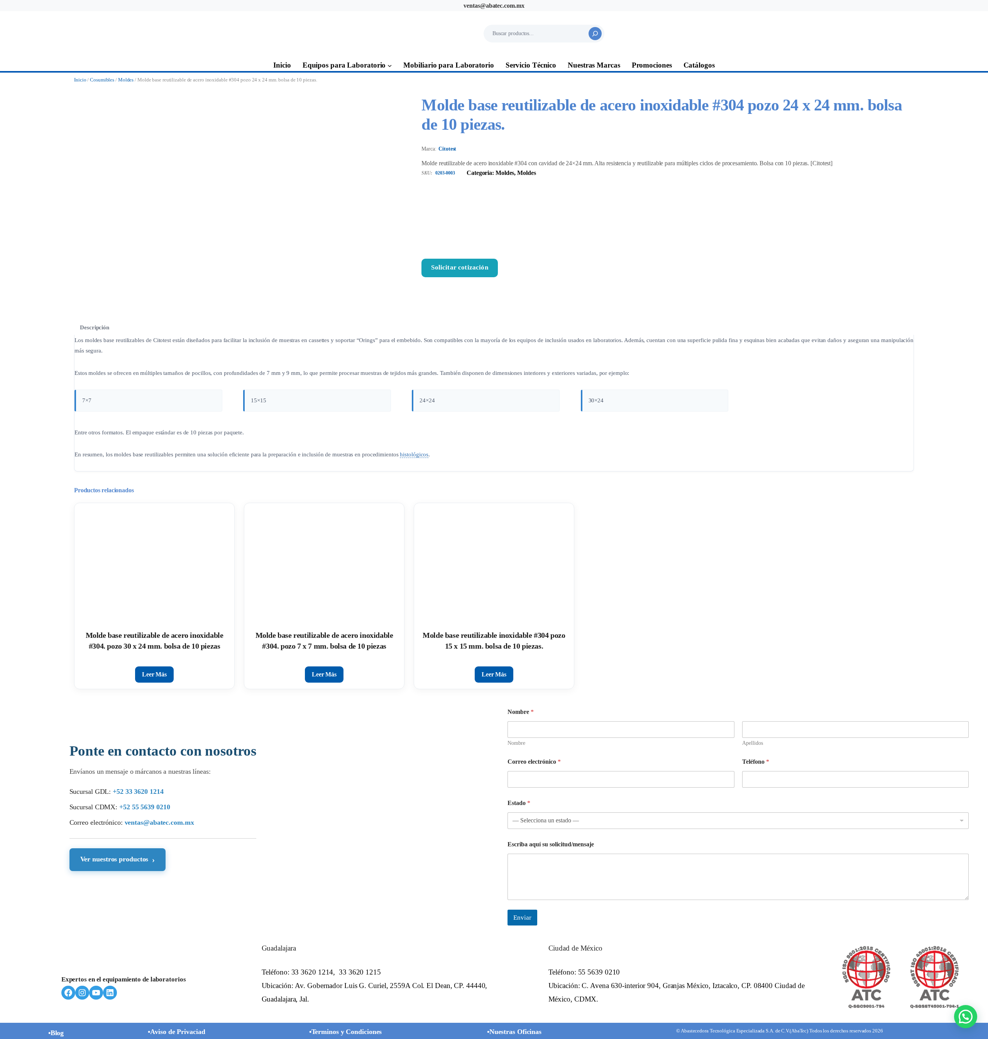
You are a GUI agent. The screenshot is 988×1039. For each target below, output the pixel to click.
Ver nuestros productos (117, 859)
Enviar (522, 917)
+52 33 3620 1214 (138, 791)
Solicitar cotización (459, 267)
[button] (965, 1016)
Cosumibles (102, 80)
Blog (57, 1033)
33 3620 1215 (360, 972)
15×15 (258, 400)
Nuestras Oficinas (515, 1032)
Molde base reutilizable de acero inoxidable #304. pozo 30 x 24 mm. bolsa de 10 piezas (154, 640)
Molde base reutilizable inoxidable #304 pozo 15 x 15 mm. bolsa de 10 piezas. (494, 640)
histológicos (414, 454)
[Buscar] (595, 33)
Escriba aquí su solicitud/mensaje (551, 844)
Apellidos (752, 743)
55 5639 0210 (599, 972)
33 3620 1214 (312, 972)
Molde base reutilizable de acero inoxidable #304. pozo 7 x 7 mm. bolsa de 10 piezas (324, 640)
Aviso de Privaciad (177, 1032)
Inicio (80, 80)
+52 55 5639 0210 (144, 807)
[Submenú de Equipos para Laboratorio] (389, 65)
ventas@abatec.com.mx (494, 5)
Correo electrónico (534, 761)
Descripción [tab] (94, 327)
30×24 (596, 400)
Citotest (447, 149)
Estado (519, 803)
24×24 (427, 400)
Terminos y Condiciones (346, 1032)
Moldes (126, 80)
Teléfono (755, 761)
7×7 (86, 400)
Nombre (516, 743)
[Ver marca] (667, 218)
